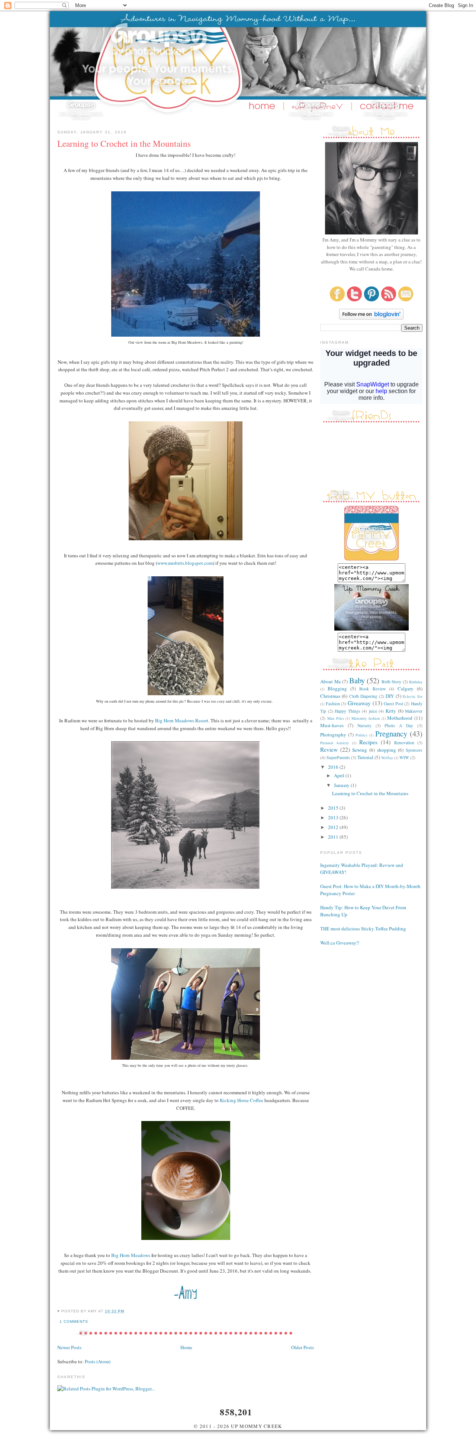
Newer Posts (69, 1347)
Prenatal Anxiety (334, 742)
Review (329, 749)
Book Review (372, 688)
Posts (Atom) (97, 1361)
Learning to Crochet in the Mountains (124, 143)
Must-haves (332, 725)
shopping (386, 749)
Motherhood (399, 718)
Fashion (333, 703)
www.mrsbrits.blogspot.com (185, 563)
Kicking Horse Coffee (241, 1100)
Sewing (359, 749)
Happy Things (347, 711)
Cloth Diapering (363, 696)
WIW (404, 757)
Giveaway (359, 703)
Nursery (364, 725)
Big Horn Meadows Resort (181, 720)
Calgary (406, 688)
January (342, 785)
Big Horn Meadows (131, 1255)
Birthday (415, 681)
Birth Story (392, 681)
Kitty (391, 710)
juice (373, 711)
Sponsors (414, 750)
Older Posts (302, 1347)
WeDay (387, 757)
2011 (334, 836)
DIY (390, 696)
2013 (334, 817)
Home (186, 1347)
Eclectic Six (412, 696)
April (339, 775)
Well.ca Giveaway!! (339, 942)
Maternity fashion (365, 718)
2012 (334, 827)
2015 (334, 807)
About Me (330, 681)
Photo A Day (399, 725)
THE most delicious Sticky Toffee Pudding (363, 928)
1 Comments (74, 1321)
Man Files (335, 718)
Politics (361, 735)
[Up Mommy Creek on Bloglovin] (371, 317)
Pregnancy (391, 733)
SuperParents (338, 757)
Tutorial (365, 757)
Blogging (337, 688)
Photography (333, 734)
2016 (334, 767)
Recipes (368, 742)
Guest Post (393, 703)
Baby (357, 680)
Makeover (413, 711)
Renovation (404, 742)
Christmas (330, 696)
